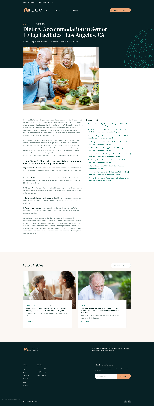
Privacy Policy (4, 399)
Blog (66, 10)
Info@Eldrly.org (41, 372)
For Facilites (26, 375)
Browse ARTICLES (120, 265)
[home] (33, 10)
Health (26, 24)
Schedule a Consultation (120, 10)
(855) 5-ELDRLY (29, 2)
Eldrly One (26, 379)
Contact (75, 10)
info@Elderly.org (46, 2)
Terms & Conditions (14, 399)
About (25, 372)
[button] (58, 10)
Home (47, 10)
